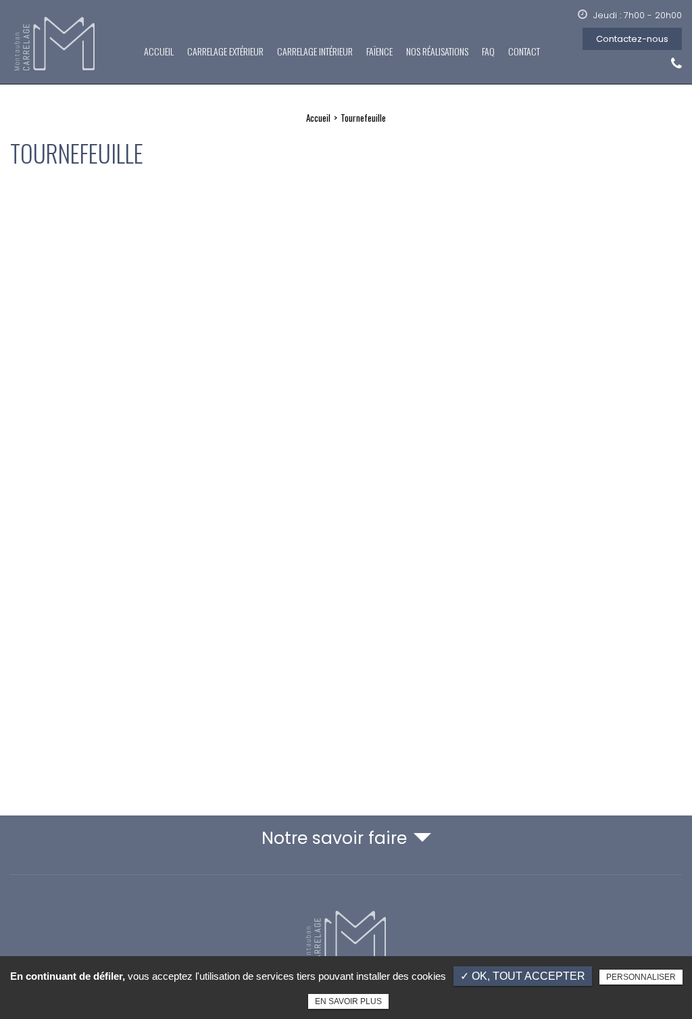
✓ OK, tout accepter (522, 976)
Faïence (379, 51)
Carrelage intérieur (315, 51)
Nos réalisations (437, 51)
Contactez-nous (632, 38)
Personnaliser (641, 977)
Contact (524, 51)
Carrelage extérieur (225, 51)
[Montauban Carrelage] (55, 44)
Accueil (159, 51)
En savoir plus (348, 1001)
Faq (488, 51)
